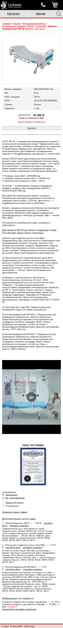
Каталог (13, 14)
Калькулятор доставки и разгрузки (19, 609)
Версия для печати (14, 502)
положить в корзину (19, 525)
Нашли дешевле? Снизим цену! (31, 122)
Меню (40, 14)
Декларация (11, 495)
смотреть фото (13, 547)
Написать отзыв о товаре (14, 512)
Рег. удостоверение (15, 498)
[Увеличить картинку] (31, 58)
